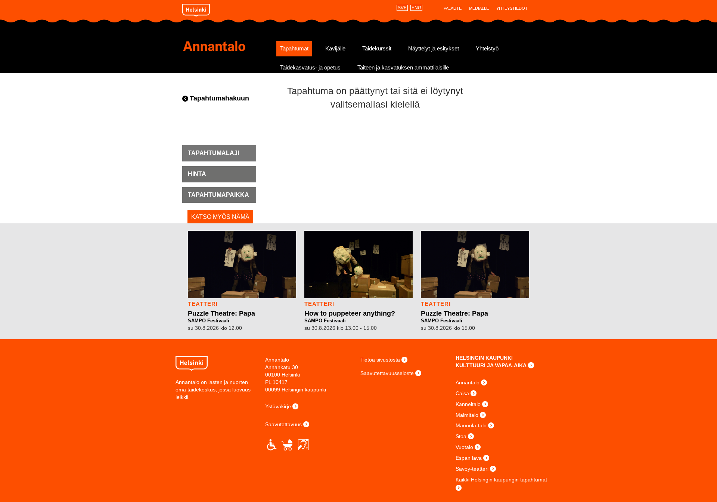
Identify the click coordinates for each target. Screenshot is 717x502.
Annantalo (227, 46)
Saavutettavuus (283, 424)
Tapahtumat (294, 49)
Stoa (461, 436)
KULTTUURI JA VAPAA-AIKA (491, 365)
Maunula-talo (471, 425)
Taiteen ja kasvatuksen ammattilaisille (403, 68)
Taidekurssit (376, 49)
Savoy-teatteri (472, 469)
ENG (416, 7)
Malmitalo (467, 415)
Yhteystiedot (512, 8)
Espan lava (469, 458)
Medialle (479, 8)
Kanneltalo (468, 404)
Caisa (462, 393)
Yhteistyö (487, 49)
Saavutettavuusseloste (387, 373)
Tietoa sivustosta (380, 360)
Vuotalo (464, 447)
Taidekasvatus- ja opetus (310, 68)
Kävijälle (335, 49)
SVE (402, 7)
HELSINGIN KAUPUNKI (484, 358)
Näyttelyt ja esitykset (433, 49)
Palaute (453, 8)
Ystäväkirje (278, 406)
